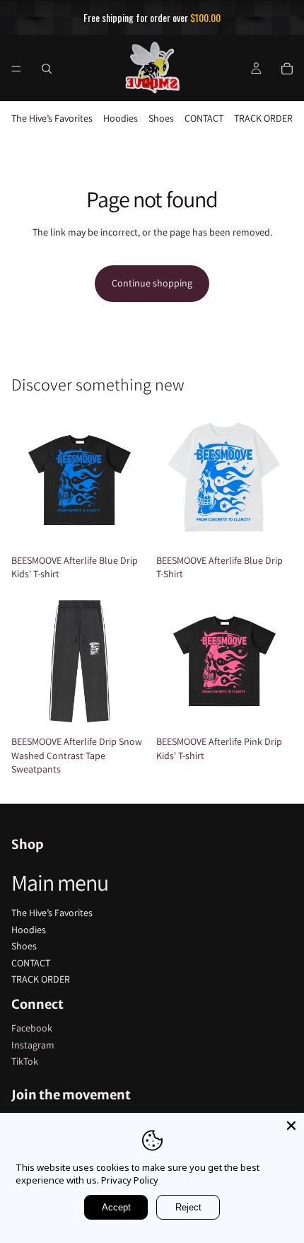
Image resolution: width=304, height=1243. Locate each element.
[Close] (291, 1125)
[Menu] (16, 68)
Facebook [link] (31, 1028)
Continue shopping (152, 283)
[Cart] (287, 67)
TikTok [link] (24, 1061)
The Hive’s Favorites (52, 118)
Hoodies (120, 118)
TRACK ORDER (263, 118)
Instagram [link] (32, 1045)
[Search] (46, 67)
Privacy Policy (129, 1180)
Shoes (161, 118)
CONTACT (204, 118)
